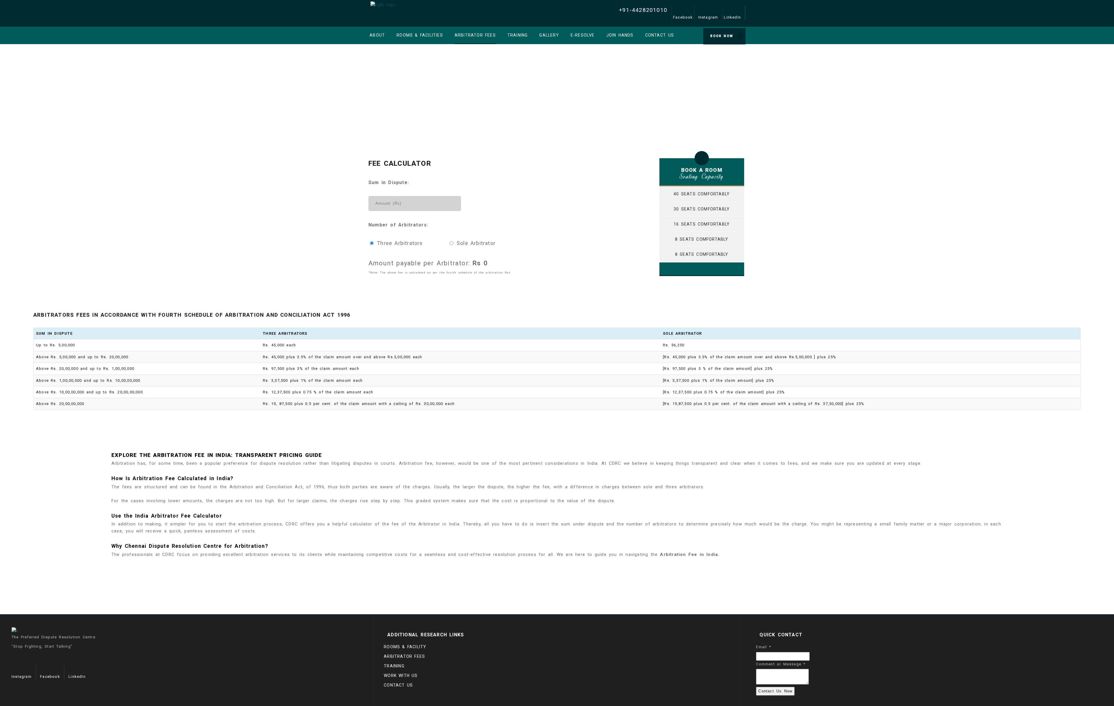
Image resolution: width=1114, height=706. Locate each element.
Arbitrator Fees (404, 656)
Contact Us (398, 685)
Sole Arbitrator (474, 243)
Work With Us (400, 675)
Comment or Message (780, 664)
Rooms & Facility (405, 646)
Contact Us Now (775, 691)
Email (763, 647)
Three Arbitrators (400, 243)
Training (394, 666)
